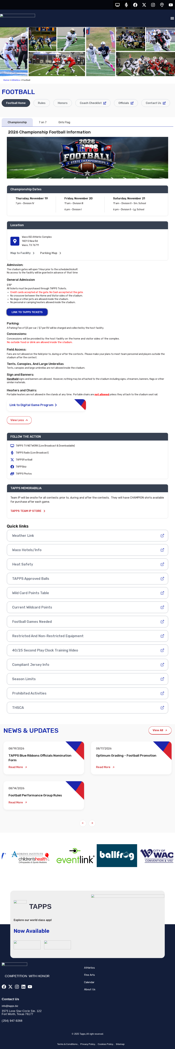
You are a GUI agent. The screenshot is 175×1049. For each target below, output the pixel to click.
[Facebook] (135, 5)
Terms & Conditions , (68, 1044)
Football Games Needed (32, 622)
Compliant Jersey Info (30, 665)
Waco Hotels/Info (27, 550)
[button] (172, 18)
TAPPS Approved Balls (30, 579)
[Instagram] (153, 5)
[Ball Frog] (65, 855)
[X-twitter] (144, 5)
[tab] (16, 103)
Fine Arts (89, 974)
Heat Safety (22, 564)
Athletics (15, 80)
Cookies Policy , (106, 1044)
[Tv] (117, 5)
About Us (89, 989)
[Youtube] (170, 5)
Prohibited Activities (29, 693)
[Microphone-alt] (126, 5)
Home (6, 80)
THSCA (18, 708)
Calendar (89, 982)
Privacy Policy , (88, 1044)
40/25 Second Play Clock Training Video (45, 650)
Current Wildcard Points (32, 607)
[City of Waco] (108, 855)
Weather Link (23, 536)
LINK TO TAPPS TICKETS (27, 312)
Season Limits (24, 679)
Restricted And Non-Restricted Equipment (48, 636)
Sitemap (120, 1044)
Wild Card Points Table (30, 593)
